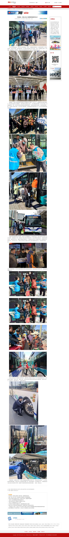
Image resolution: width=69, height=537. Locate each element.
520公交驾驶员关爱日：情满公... (55, 33)
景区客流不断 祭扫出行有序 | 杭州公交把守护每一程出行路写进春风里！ (23, 489)
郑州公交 (35, 525)
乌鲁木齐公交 (10, 525)
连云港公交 (31, 527)
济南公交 (32, 525)
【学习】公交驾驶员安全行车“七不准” (15, 502)
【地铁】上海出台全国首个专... (55, 27)
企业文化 (30, 531)
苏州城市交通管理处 (46, 525)
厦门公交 (51, 525)
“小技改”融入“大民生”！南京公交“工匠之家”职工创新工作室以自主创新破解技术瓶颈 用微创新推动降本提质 (27, 506)
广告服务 (38, 531)
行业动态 (18, 6)
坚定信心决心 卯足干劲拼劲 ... (55, 23)
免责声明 (34, 531)
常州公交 (49, 527)
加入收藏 (59, 2)
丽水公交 (25, 527)
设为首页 (55, 2)
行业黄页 (45, 6)
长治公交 (52, 527)
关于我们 (26, 531)
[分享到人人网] (45, 18)
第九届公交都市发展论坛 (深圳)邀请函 (17, 9)
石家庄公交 (38, 525)
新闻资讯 (14, 6)
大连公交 (42, 525)
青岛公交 (54, 525)
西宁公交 (14, 525)
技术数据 (27, 6)
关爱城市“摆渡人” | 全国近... (54, 28)
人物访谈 (31, 6)
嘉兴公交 (28, 527)
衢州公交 (21, 527)
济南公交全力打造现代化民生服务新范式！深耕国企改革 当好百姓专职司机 (21, 505)
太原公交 (23, 525)
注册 (49, 2)
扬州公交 (43, 527)
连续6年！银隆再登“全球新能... (55, 32)
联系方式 (42, 531)
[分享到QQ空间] (41, 18)
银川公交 (17, 525)
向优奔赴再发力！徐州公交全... (55, 24)
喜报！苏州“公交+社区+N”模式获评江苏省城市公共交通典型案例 (19, 497)
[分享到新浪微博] (42, 18)
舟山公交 (12, 527)
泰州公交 (37, 527)
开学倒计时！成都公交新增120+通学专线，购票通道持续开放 (19, 495)
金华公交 (9, 527)
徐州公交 (46, 527)
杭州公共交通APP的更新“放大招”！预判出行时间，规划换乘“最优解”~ (20, 498)
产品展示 (40, 6)
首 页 (10, 6)
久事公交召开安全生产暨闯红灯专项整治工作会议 (17, 501)
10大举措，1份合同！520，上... (55, 29)
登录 (47, 2)
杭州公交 (26, 525)
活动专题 (36, 6)
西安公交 (20, 525)
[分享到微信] (46, 18)
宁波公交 (57, 525)
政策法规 (23, 6)
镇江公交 (40, 527)
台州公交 (15, 527)
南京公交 (29, 525)
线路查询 (49, 6)
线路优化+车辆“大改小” (14, 490)
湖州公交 (18, 527)
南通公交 (34, 527)
